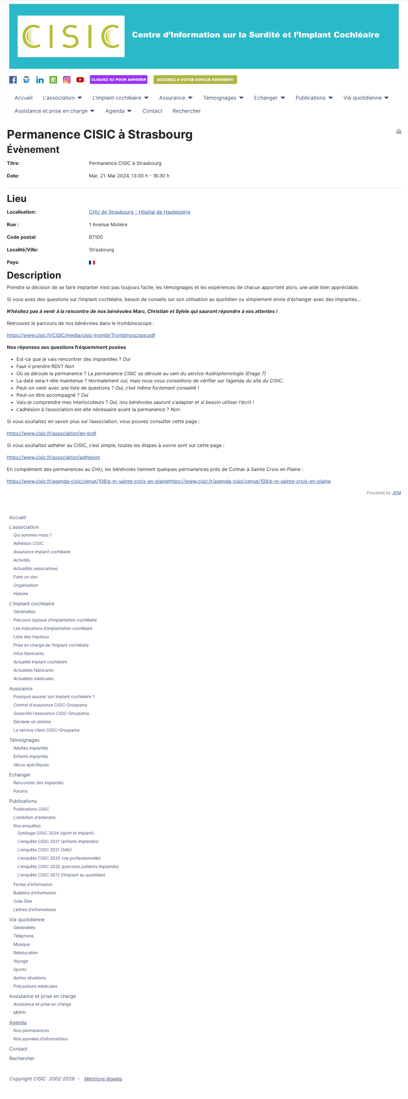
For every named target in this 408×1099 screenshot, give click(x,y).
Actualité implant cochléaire (40, 661)
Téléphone (23, 935)
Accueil (24, 98)
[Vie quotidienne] (385, 98)
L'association (59, 98)
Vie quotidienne (362, 98)
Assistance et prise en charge (51, 111)
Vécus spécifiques (31, 764)
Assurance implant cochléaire (41, 551)
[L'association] (78, 98)
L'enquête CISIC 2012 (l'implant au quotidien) (61, 874)
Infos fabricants (28, 653)
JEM (396, 492)
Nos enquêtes (27, 825)
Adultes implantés (30, 747)
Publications (311, 98)
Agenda (115, 111)
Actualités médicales (33, 678)
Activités (21, 560)
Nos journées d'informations (40, 1038)
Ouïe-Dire (22, 901)
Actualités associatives (35, 568)
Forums (20, 791)
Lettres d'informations (34, 909)
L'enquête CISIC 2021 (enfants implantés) (58, 841)
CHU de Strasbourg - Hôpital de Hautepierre (139, 212)
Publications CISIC (31, 808)
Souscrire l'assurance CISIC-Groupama (51, 713)
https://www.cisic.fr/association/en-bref (51, 433)
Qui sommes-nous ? (32, 534)
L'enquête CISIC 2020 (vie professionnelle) (59, 858)
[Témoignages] (240, 98)
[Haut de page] (397, 1088)
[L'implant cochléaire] (145, 98)
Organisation (25, 585)
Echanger (266, 98)
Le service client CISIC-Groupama (46, 729)
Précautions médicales (35, 986)
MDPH (19, 1012)
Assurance (172, 98)
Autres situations (29, 977)
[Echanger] (281, 98)
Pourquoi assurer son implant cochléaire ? (53, 696)
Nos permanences (31, 1030)
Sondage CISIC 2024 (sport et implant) (56, 832)
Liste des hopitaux (31, 636)
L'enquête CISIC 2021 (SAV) (45, 849)
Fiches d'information (33, 884)
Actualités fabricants (33, 670)
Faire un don (25, 576)
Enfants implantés (30, 756)
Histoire (20, 593)
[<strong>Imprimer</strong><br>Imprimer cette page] (398, 131)
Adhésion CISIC (28, 543)
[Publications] (329, 98)
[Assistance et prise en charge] (91, 111)
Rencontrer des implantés (38, 782)
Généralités (24, 611)
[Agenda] (128, 111)
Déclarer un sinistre (32, 721)
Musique (21, 944)
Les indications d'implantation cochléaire (52, 628)
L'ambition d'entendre (34, 817)
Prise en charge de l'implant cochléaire (51, 644)
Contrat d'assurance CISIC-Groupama (50, 704)
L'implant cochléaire (117, 98)
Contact (152, 111)
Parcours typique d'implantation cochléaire (55, 619)
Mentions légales (103, 1079)
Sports (19, 969)
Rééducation (25, 952)
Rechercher (187, 111)
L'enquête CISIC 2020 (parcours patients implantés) (68, 866)
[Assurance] (189, 98)
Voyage (20, 960)
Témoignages (219, 98)
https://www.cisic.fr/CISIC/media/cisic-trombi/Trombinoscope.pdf (81, 335)
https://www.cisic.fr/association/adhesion (53, 457)
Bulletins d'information (34, 892)
